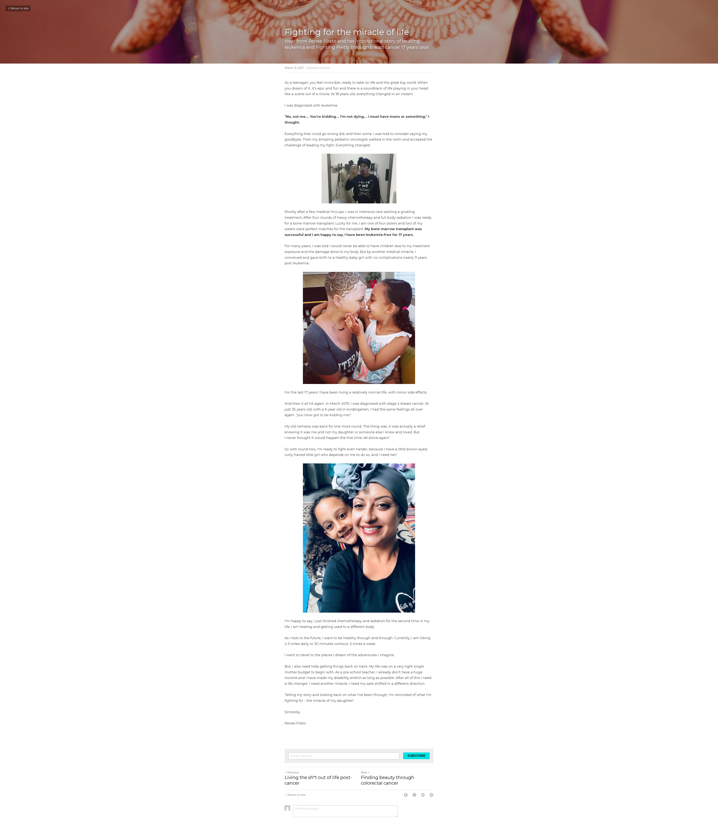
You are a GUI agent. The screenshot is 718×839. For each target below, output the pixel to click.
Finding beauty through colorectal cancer (387, 780)
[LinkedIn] (423, 795)
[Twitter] (414, 795)
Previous (293, 772)
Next (364, 772)
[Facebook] (406, 795)
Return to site (19, 8)
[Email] (431, 795)
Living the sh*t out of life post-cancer (318, 780)
